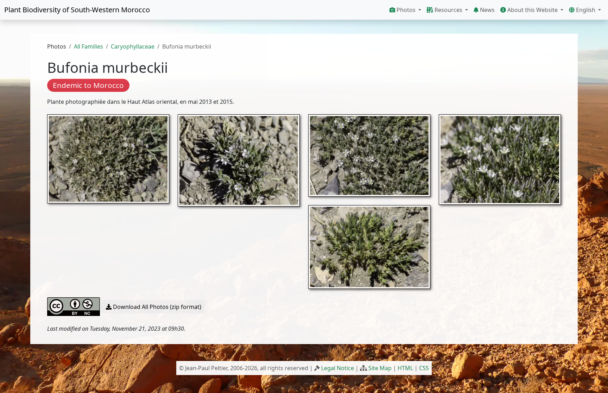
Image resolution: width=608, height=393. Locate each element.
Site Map (380, 368)
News (487, 10)
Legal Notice (337, 368)
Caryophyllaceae (132, 46)
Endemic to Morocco (88, 85)
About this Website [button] (532, 10)
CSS (424, 368)
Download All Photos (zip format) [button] (156, 307)
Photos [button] (406, 10)
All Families (88, 46)
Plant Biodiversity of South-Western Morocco (77, 9)
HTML (405, 368)
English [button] (586, 10)
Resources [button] (448, 10)
